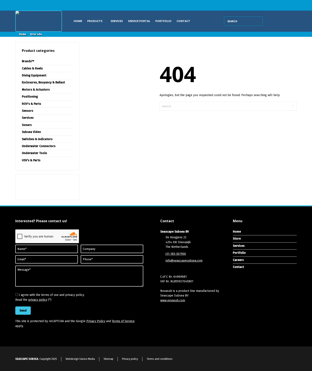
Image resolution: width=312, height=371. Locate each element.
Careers (238, 260)
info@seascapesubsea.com (184, 260)
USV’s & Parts (31, 160)
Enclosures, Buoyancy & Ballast (43, 82)
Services (117, 21)
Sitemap (108, 358)
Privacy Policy (95, 321)
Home (78, 21)
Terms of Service (123, 321)
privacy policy (37, 300)
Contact (183, 21)
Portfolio (163, 21)
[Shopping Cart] (271, 21)
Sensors (27, 111)
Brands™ (28, 61)
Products (95, 21)
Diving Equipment (34, 75)
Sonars (27, 125)
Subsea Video (31, 132)
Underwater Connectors (38, 146)
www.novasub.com (172, 300)
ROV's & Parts (31, 104)
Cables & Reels (32, 68)
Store (237, 238)
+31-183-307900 (175, 254)
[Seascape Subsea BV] (38, 21)
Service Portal (139, 21)
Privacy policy (130, 358)
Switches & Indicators (37, 139)
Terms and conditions (160, 358)
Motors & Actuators (36, 89)
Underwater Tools (34, 153)
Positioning (30, 96)
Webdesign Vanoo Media (80, 358)
